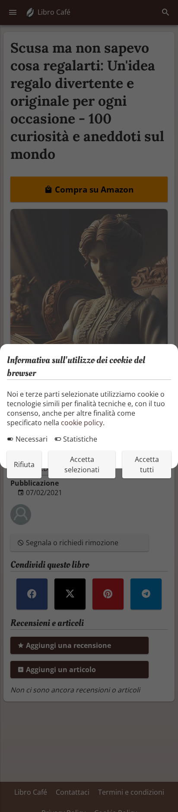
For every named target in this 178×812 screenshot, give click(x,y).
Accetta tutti (147, 464)
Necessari (31, 439)
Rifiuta (24, 464)
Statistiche (79, 439)
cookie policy (82, 422)
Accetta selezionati (81, 464)
